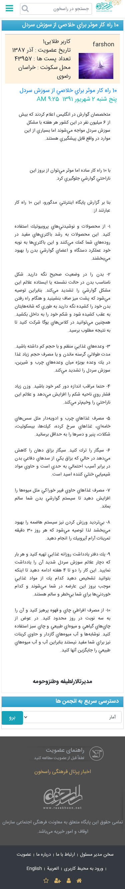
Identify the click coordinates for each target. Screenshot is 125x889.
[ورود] (69, 881)
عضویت (24, 854)
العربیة (53, 868)
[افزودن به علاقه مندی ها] (45, 881)
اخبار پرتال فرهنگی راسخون (62, 772)
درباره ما (43, 854)
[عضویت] (57, 881)
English (34, 868)
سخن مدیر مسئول (97, 854)
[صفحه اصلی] (79, 881)
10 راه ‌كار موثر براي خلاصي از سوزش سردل (68, 91)
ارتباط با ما (65, 854)
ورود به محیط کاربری (83, 868)
